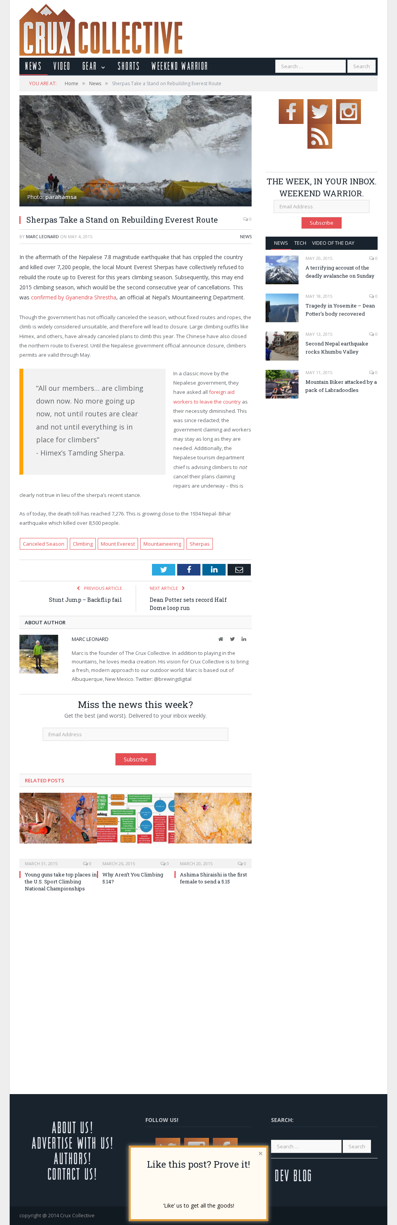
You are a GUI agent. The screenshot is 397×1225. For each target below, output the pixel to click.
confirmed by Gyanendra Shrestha (73, 297)
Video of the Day (333, 242)
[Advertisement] (331, 462)
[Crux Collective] (100, 28)
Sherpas (200, 543)
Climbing (83, 543)
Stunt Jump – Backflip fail (85, 599)
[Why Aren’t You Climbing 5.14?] (135, 829)
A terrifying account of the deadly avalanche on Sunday (340, 271)
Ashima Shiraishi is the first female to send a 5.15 (213, 878)
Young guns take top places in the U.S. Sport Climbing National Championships (61, 881)
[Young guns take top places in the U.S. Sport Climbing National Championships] (58, 829)
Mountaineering (162, 543)
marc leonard (42, 236)
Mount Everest (118, 543)
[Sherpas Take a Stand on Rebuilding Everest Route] (135, 151)
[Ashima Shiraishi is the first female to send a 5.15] (213, 829)
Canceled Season (43, 543)
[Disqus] (135, 995)
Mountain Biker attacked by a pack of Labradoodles (341, 385)
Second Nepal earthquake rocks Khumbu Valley (337, 347)
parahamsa (61, 197)
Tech (300, 242)
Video (62, 66)
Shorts (129, 66)
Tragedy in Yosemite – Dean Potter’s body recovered (340, 309)
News (33, 66)
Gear (90, 66)
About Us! (72, 1127)
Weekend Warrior (180, 66)
